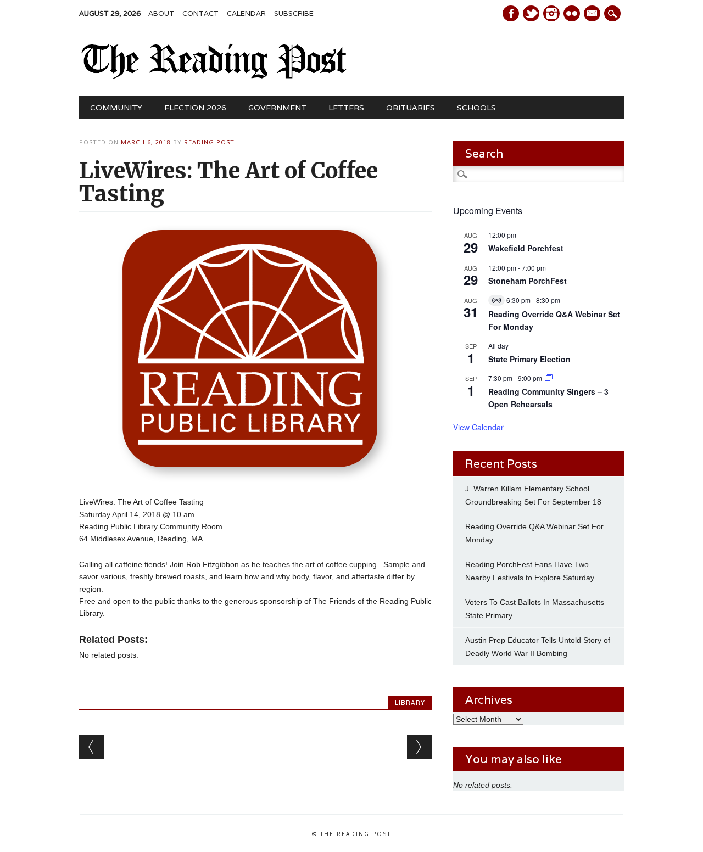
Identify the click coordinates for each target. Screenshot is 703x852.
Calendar (246, 13)
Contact (200, 13)
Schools (476, 108)
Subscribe (294, 13)
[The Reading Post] (214, 76)
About (161, 13)
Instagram (551, 13)
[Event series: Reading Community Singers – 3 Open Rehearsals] (549, 378)
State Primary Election (529, 359)
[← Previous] (91, 747)
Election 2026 (195, 108)
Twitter (531, 13)
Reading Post (209, 142)
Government (277, 108)
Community (116, 108)
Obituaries (410, 108)
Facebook (511, 13)
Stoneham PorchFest (527, 280)
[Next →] (419, 747)
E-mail (593, 14)
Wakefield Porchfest (525, 248)
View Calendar (478, 427)
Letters (346, 108)
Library (410, 703)
